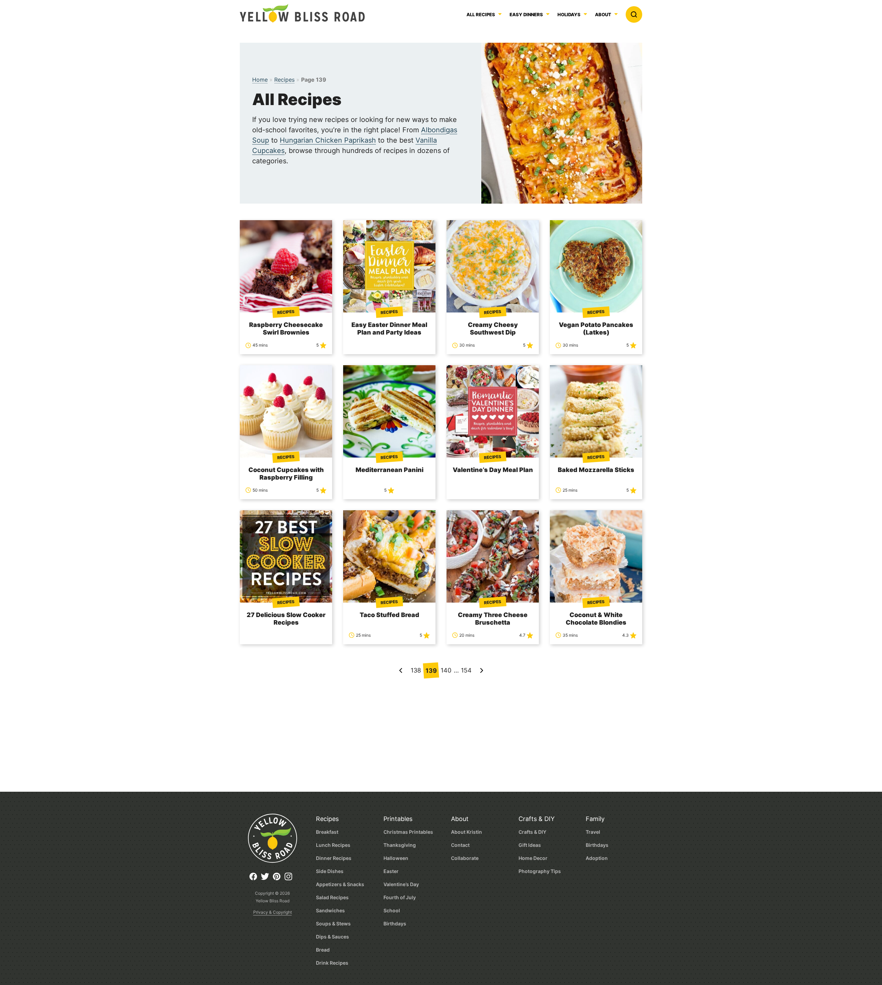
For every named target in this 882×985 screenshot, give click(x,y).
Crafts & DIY (537, 818)
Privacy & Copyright (272, 912)
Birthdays (394, 923)
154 (466, 670)
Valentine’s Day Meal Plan (493, 469)
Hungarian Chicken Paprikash (328, 140)
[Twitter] (267, 879)
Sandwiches (330, 910)
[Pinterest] (278, 879)
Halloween (395, 858)
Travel (593, 832)
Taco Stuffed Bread (389, 614)
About (603, 14)
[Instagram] (290, 879)
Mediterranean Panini (389, 469)
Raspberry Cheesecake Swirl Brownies (286, 328)
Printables (397, 818)
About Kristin (466, 832)
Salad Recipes (332, 897)
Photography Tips (540, 871)
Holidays (569, 14)
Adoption (597, 858)
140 (446, 670)
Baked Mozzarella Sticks (596, 469)
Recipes (284, 79)
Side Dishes (329, 871)
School (391, 910)
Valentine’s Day (401, 884)
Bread (323, 950)
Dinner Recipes (333, 858)
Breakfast (327, 832)
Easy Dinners (526, 14)
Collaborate (465, 858)
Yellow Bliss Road (302, 13)
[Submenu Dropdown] (548, 14)
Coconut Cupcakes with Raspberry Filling (286, 473)
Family (595, 818)
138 (416, 670)
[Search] (634, 14)
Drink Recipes (332, 963)
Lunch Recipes (333, 845)
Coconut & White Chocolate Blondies (596, 618)
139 (431, 670)
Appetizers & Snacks (340, 884)
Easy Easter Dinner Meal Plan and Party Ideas (389, 328)
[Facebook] (255, 879)
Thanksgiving (399, 845)
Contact (460, 845)
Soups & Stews (333, 923)
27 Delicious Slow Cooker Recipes (286, 618)
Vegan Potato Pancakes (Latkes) (596, 328)
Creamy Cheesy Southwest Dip (493, 328)
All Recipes (480, 14)
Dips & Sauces (332, 937)
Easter (391, 871)
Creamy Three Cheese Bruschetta (492, 618)
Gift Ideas (530, 845)
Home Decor (533, 858)
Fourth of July (399, 897)
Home (260, 79)
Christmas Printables (408, 832)
